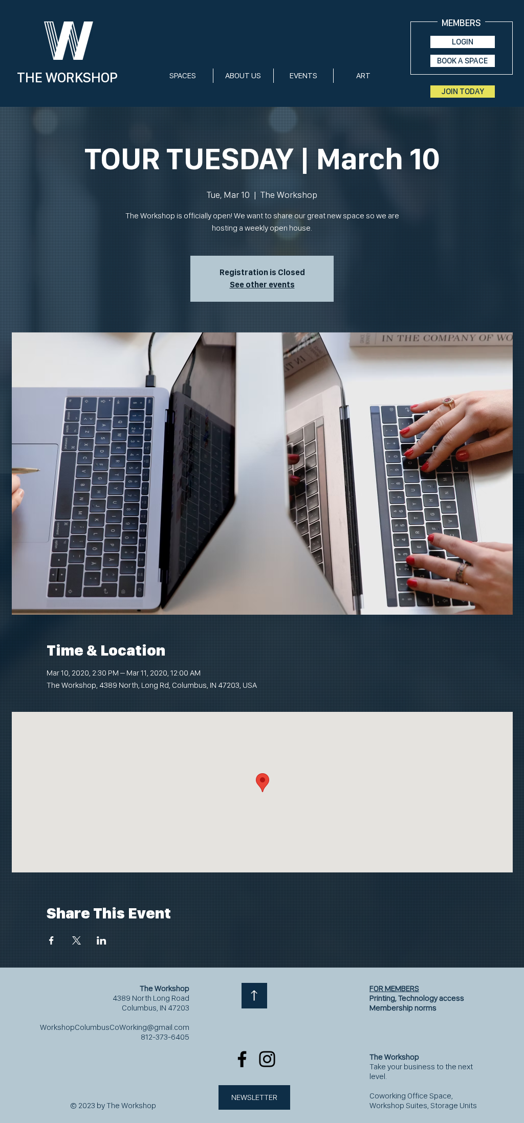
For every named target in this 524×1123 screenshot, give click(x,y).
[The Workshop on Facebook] (242, 1059)
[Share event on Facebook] (51, 940)
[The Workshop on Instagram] (267, 1059)
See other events (262, 284)
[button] (182, 76)
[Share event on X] (76, 940)
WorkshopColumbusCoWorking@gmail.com (114, 1027)
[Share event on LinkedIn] (101, 940)
